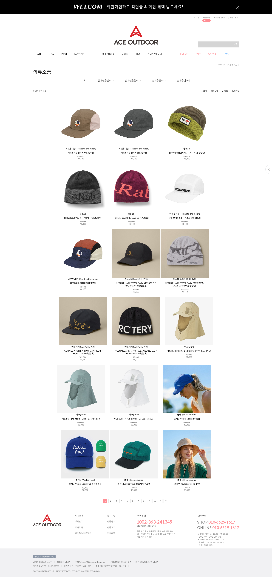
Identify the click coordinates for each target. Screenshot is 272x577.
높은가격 (235, 91)
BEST (64, 53)
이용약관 (79, 527)
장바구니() (233, 17)
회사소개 (79, 515)
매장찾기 (79, 521)
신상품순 (204, 91)
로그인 (196, 17)
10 (154, 501)
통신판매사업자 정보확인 (44, 556)
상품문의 (111, 521)
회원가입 (207, 17)
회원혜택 (111, 533)
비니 (84, 80)
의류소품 (229, 65)
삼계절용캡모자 (105, 80)
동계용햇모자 (158, 80)
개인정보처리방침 (83, 533)
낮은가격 (225, 91)
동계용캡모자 (183, 80)
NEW (51, 53)
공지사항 (111, 515)
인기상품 (214, 91)
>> (166, 501)
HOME (221, 65)
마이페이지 (219, 17)
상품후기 (111, 527)
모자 (237, 65)
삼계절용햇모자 (132, 80)
